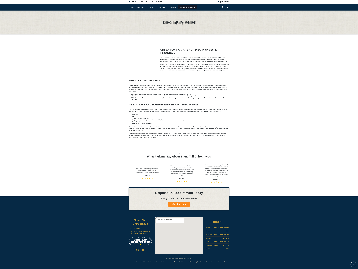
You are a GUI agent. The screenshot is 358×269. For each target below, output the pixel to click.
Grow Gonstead (178, 258)
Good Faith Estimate (162, 262)
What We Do (161, 7)
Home (132, 7)
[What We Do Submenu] (166, 7)
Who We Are (140, 7)
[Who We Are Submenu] (145, 7)
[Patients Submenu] (155, 7)
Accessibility (134, 262)
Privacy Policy (210, 262)
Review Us (173, 7)
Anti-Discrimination (146, 262)
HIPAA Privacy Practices (196, 262)
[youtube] (227, 7)
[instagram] (222, 7)
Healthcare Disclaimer (178, 262)
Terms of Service (223, 262)
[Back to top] (353, 264)
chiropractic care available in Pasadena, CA (214, 61)
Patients (151, 7)
